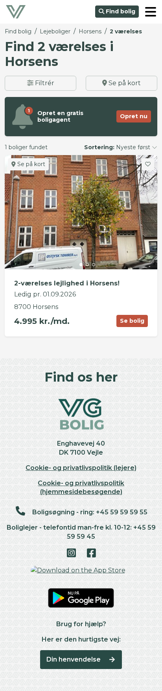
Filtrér (43, 83)
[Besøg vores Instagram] (71, 553)
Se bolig (132, 320)
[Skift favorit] (148, 164)
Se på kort (124, 83)
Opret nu (133, 116)
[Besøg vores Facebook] (91, 553)
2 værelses (126, 31)
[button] (150, 11)
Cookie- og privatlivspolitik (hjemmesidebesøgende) (81, 487)
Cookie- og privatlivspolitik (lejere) (81, 468)
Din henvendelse (74, 659)
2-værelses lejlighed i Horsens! (67, 283)
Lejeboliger (55, 31)
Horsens (90, 31)
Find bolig (119, 11)
